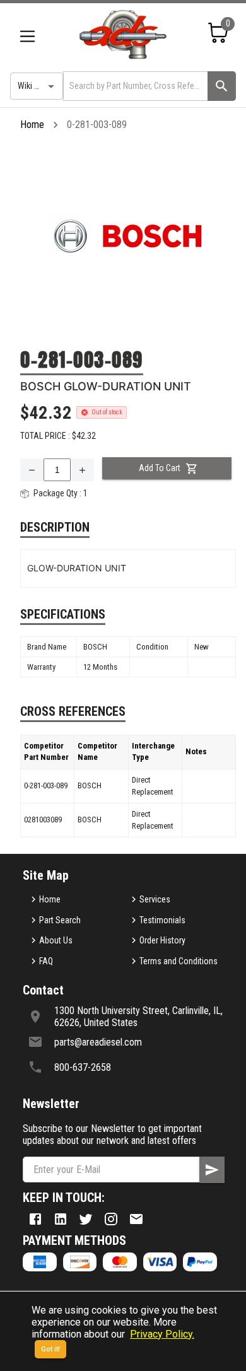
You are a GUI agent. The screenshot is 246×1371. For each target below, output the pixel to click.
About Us (56, 940)
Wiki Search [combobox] (38, 86)
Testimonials (162, 920)
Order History (162, 940)
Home (32, 125)
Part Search (60, 920)
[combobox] (134, 86)
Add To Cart (159, 468)
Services (154, 899)
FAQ (46, 961)
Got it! (50, 1349)
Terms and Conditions (178, 961)
